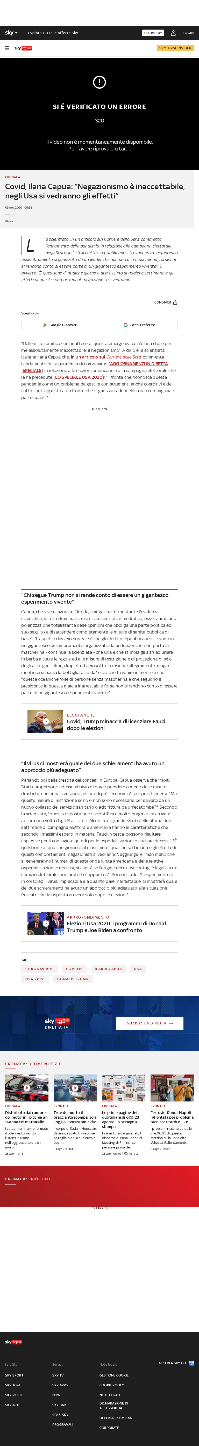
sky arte (12, 1405)
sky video (13, 1395)
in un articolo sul (106, 357)
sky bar (59, 1405)
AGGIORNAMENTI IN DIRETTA (139, 363)
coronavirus (39, 969)
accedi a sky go (172, 1363)
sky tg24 (13, 1385)
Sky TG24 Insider (175, 48)
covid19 (74, 969)
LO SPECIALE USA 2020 (78, 377)
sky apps (60, 1385)
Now (56, 1395)
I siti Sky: (11, 1364)
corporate (109, 1428)
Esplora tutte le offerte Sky (53, 33)
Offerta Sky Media (116, 1418)
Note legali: (108, 1364)
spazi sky (60, 1415)
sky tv (57, 1375)
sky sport (14, 1375)
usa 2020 (35, 979)
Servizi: (57, 1364)
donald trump (73, 979)
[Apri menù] (7, 48)
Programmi (62, 1425)
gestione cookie (114, 1375)
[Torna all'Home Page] (23, 48)
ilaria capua (108, 969)
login (188, 33)
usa (138, 969)
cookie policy (112, 1385)
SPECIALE (32, 370)
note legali (110, 1395)
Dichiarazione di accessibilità (114, 1405)
